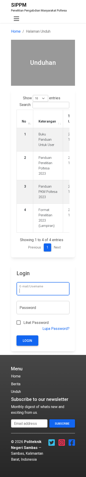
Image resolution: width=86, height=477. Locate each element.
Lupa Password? (55, 328)
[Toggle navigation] (16, 18)
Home (16, 31)
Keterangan (47, 121)
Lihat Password (36, 322)
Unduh (16, 391)
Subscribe (62, 423)
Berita (15, 384)
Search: (25, 105)
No (24, 121)
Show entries (41, 98)
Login (27, 341)
